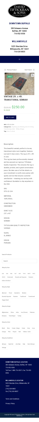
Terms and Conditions (12, 399)
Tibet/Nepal (12, 316)
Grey (28, 328)
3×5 (7, 273)
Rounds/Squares (6, 296)
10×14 (3, 277)
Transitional (7, 129)
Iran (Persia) (21, 127)
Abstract (4, 293)
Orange (4, 331)
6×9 (20, 273)
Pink (9, 331)
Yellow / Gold (26, 331)
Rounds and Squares (20, 277)
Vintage (22, 129)
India (17, 312)
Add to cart (10, 117)
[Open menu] (19, 59)
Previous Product (12, 70)
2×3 (3, 273)
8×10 (29, 273)
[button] (32, 75)
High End (10, 344)
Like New (18, 344)
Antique (4, 344)
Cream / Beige (16, 328)
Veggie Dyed (5, 300)
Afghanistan (5, 312)
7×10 (24, 273)
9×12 (34, 273)
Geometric (17, 293)
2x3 (13, 127)
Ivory (33, 328)
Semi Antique (31, 344)
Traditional (23, 296)
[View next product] (33, 70)
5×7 (15, 273)
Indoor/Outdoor (6, 280)
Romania (4, 316)
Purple (14, 331)
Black (3, 328)
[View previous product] (5, 70)
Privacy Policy (10, 403)
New (24, 344)
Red (20, 331)
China (12, 312)
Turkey (19, 316)
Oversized (10, 277)
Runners (31, 277)
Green (23, 328)
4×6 (11, 273)
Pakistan (32, 312)
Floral (10, 293)
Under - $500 (15, 129)
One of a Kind (29, 127)
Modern (24, 293)
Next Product (28, 70)
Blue (15, 127)
